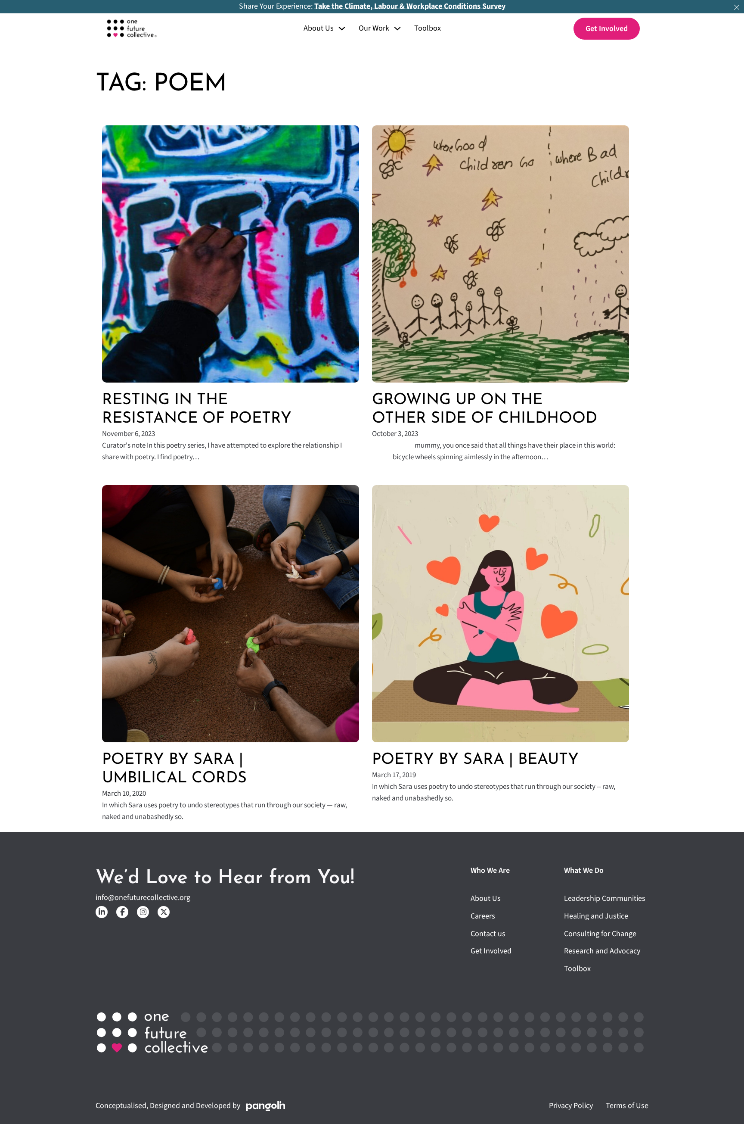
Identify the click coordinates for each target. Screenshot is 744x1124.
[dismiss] (736, 7)
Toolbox (427, 28)
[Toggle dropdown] (342, 28)
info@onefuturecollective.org (143, 898)
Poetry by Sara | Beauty (475, 760)
